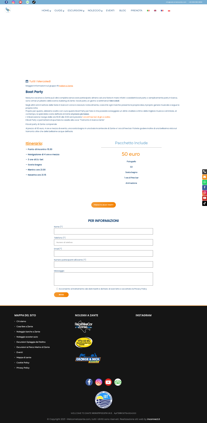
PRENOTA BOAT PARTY (103, 205)
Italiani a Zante (66, 85)
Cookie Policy (23, 362)
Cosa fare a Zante (25, 326)
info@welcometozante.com (176, 2)
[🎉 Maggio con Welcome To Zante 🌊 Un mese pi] (183, 349)
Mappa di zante (24, 357)
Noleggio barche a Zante (28, 332)
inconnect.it (153, 419)
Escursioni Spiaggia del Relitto (31, 342)
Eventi (20, 352)
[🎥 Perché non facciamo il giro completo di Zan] (183, 338)
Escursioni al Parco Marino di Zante (33, 347)
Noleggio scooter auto (27, 337)
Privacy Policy (140, 288)
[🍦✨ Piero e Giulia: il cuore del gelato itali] (183, 327)
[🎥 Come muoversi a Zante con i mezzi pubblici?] (164, 338)
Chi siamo (21, 321)
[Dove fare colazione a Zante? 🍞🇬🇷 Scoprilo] (164, 327)
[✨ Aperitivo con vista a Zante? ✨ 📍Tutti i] (145, 338)
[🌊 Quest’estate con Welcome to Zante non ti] (164, 349)
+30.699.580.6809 (195, 2)
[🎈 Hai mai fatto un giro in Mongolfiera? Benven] (145, 349)
